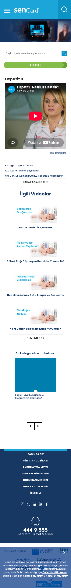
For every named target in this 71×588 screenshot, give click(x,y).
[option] (35, 387)
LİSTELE (35, 65)
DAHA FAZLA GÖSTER (35, 182)
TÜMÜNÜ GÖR (35, 338)
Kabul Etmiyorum (57, 575)
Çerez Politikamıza (54, 572)
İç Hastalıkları (25, 165)
